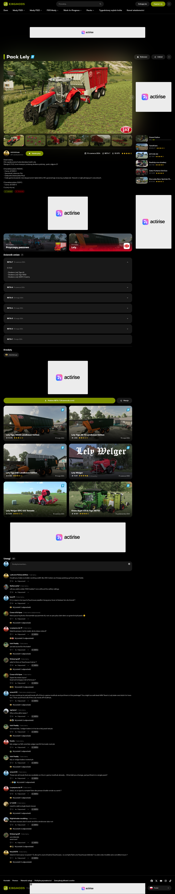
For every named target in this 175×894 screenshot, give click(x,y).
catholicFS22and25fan (19, 575)
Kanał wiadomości (135, 10)
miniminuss (15, 152)
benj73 (12, 597)
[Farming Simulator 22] (33, 57)
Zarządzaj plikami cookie (64, 881)
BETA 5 (15, 298)
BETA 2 (15, 329)
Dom (6, 10)
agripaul (13, 710)
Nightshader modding (19, 818)
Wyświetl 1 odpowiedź (22, 607)
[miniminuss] (6, 153)
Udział (159, 57)
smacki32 (14, 692)
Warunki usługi (26, 880)
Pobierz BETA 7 (61, 400)
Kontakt (7, 880)
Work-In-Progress (71, 10)
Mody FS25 (18, 10)
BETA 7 (16, 262)
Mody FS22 (35, 10)
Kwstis (12, 741)
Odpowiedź (21, 581)
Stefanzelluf (14, 586)
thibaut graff (15, 659)
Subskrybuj (36, 153)
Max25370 (14, 852)
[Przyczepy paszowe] (60, 246)
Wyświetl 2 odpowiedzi (24, 687)
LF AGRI (13, 803)
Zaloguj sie (142, 4)
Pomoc (15, 880)
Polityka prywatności (43, 880)
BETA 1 (14, 339)
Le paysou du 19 (16, 628)
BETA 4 (15, 308)
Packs (89, 10)
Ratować (143, 57)
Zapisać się (158, 4)
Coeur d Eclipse (16, 612)
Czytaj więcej (9, 187)
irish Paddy (14, 643)
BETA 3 (15, 318)
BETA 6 (16, 287)
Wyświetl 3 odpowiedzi (24, 638)
